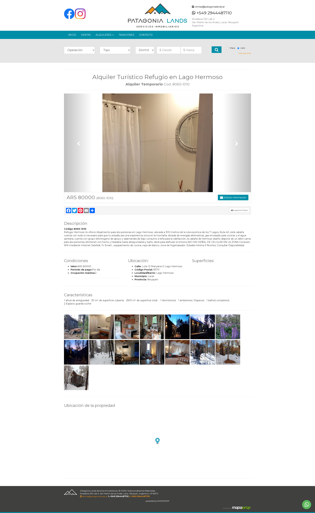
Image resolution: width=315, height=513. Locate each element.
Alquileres (104, 34)
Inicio (72, 34)
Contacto (146, 34)
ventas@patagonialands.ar (209, 6)
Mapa (232, 48)
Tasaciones (126, 34)
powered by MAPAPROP (157, 501)
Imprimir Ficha (240, 210)
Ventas (86, 34)
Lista (243, 48)
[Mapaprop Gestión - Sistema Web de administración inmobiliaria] (237, 508)
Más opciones (245, 53)
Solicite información (234, 197)
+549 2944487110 (213, 12)
